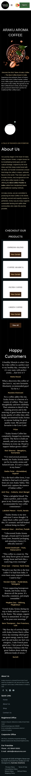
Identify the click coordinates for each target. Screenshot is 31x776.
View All (15, 325)
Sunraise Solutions (18, 763)
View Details (15, 254)
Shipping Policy (10, 773)
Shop (5, 708)
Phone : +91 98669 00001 (10, 748)
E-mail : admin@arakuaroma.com (13, 751)
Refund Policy (22, 771)
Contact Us (7, 713)
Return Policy (9, 771)
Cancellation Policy (11, 769)
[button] (11, 5)
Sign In (24, 5)
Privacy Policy (10, 767)
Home (5, 700)
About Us (6, 704)
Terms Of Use (23, 767)
